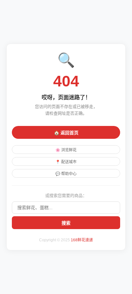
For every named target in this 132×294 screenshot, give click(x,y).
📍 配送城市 (66, 162)
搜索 (66, 223)
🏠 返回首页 (66, 132)
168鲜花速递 (82, 240)
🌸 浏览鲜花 (66, 150)
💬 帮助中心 (66, 174)
